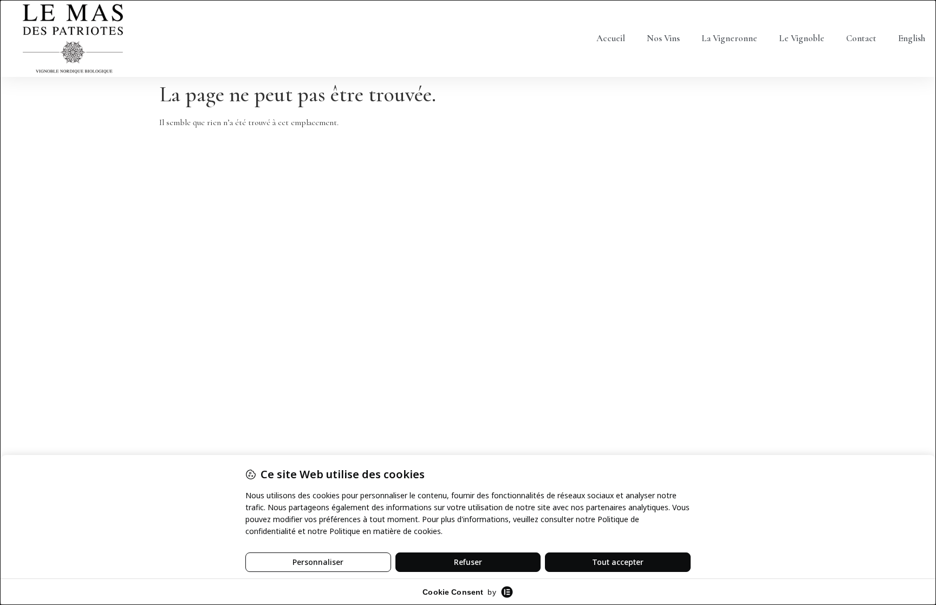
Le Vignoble (801, 38)
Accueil (610, 38)
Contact (861, 38)
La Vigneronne (729, 38)
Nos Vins (663, 38)
